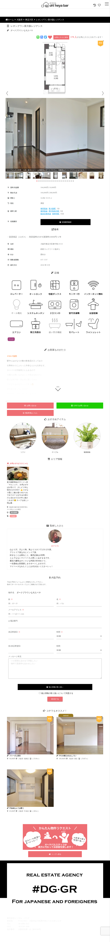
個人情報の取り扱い (55, 687)
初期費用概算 (66, 222)
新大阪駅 (52, 209)
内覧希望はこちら (30, 413)
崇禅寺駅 (56, 214)
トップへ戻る (56, 854)
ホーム (11, 20)
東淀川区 (29, 20)
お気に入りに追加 (61, 37)
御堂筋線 (44, 209)
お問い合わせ (31, 406)
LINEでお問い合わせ (80, 406)
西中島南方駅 (54, 211)
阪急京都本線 (46, 214)
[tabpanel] (18, 490)
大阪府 (19, 20)
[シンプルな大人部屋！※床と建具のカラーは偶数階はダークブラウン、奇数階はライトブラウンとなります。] (55, 135)
